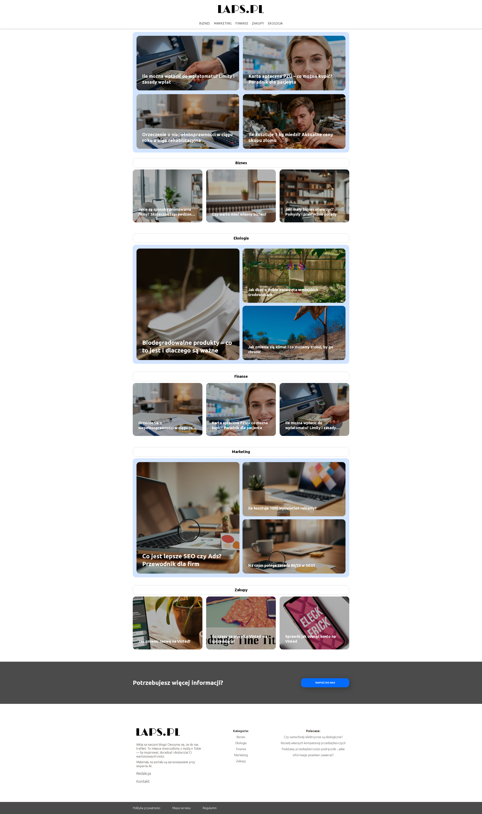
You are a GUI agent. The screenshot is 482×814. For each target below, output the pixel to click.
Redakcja (143, 773)
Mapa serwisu (181, 808)
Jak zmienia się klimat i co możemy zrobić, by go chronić (290, 349)
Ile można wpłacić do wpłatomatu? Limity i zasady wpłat (188, 78)
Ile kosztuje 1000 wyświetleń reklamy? (282, 508)
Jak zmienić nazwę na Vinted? (164, 641)
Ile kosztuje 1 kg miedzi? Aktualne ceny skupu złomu (291, 137)
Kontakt (143, 781)
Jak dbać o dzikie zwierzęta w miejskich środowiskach (283, 292)
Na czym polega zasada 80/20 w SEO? (281, 565)
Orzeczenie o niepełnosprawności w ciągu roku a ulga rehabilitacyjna (187, 137)
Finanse (241, 23)
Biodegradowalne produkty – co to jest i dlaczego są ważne (187, 346)
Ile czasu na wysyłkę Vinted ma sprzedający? (239, 638)
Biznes (204, 23)
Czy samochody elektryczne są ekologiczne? (313, 737)
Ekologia (275, 23)
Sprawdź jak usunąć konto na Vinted (310, 638)
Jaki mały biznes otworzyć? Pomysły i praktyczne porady (311, 211)
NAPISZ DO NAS (325, 682)
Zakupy (258, 23)
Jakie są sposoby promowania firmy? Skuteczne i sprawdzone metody (166, 212)
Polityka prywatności (146, 808)
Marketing (223, 23)
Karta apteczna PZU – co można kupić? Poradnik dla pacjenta (290, 78)
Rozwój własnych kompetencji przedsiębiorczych (313, 743)
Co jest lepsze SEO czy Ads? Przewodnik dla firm (181, 559)
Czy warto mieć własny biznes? (239, 214)
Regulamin (210, 808)
